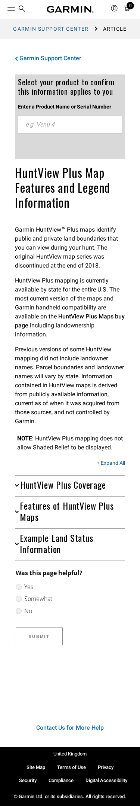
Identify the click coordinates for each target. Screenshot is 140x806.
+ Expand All (111, 463)
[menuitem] (22, 9)
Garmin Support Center (50, 29)
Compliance (61, 780)
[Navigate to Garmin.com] (70, 9)
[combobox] (70, 124)
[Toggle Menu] (4, 7)
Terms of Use (71, 767)
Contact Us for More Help (70, 727)
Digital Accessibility (106, 780)
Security (28, 780)
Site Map (36, 767)
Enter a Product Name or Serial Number (64, 107)
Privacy (105, 767)
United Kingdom (70, 754)
